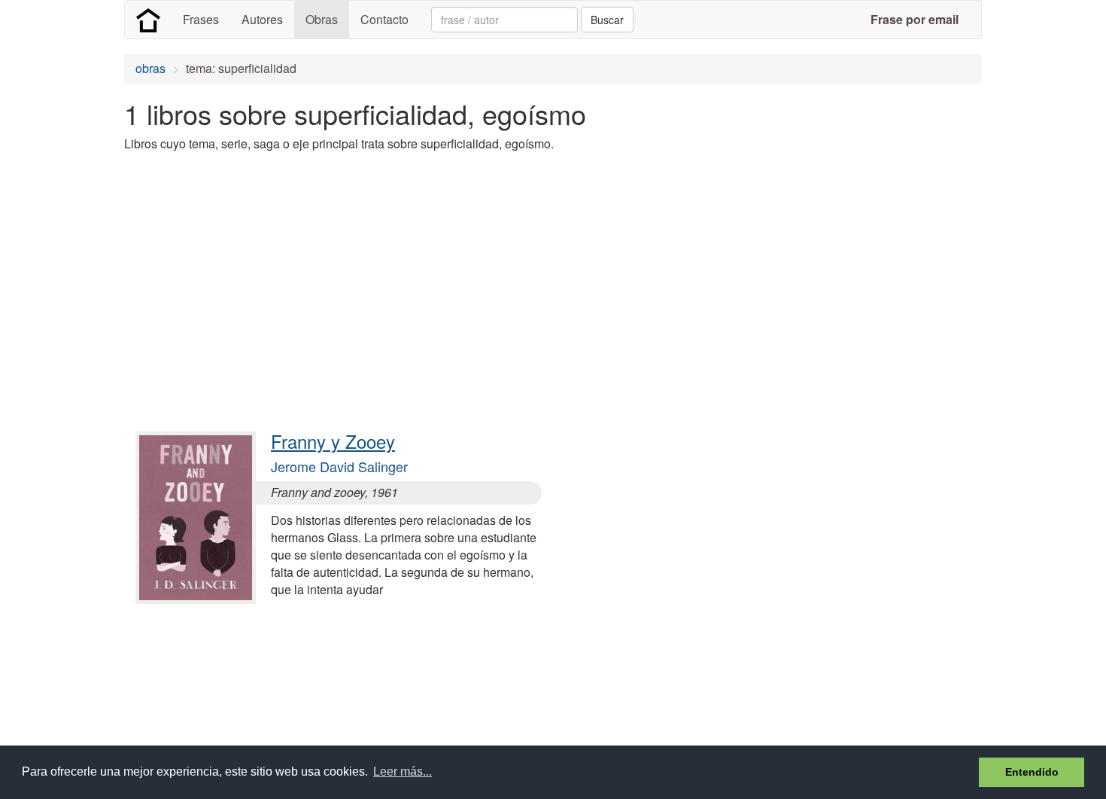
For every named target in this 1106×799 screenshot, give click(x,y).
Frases (201, 19)
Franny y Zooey (333, 441)
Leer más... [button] (402, 771)
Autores (262, 19)
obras (150, 68)
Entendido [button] (1032, 772)
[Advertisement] (398, 269)
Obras (321, 19)
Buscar (607, 19)
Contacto (384, 19)
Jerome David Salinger (339, 466)
